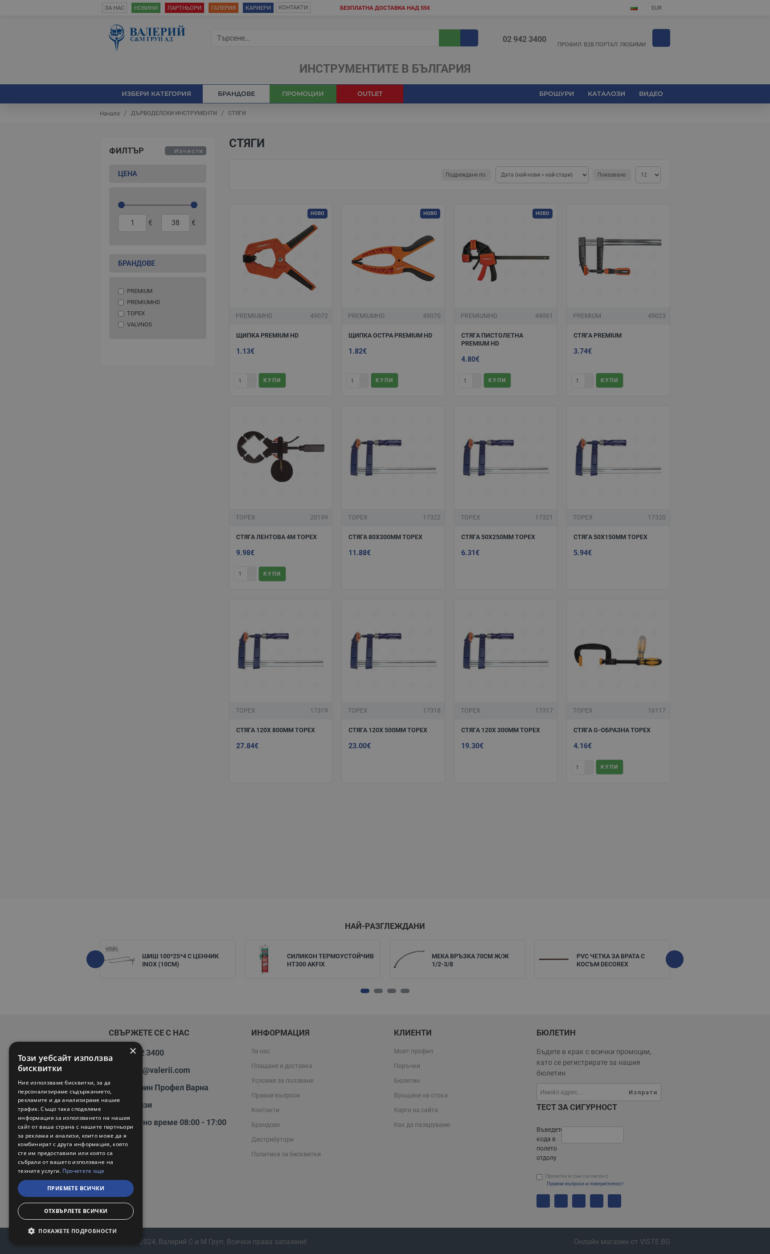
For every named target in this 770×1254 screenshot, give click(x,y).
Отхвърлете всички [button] (76, 1211)
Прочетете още (83, 1171)
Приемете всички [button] (75, 1188)
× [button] (132, 1051)
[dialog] (76, 1143)
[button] (76, 1230)
